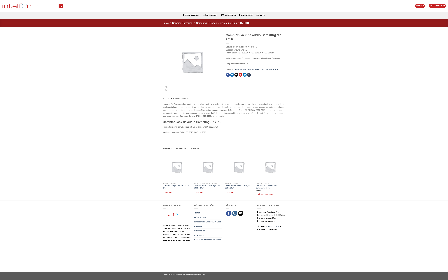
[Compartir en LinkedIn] (245, 75)
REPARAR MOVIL (191, 15)
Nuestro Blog (199, 231)
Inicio (166, 23)
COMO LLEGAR (270, 221)
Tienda (197, 213)
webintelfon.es (199, 275)
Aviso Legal (199, 235)
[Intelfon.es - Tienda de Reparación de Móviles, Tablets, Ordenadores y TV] (17, 6)
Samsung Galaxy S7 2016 (235, 23)
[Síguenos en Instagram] (234, 213)
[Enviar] (61, 6)
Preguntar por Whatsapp (267, 229)
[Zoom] (166, 88)
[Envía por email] (236, 75)
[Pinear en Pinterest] (240, 75)
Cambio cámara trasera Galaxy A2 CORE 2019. (237, 187)
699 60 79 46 (273, 226)
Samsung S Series (206, 23)
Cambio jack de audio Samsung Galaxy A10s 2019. (267, 187)
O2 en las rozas (200, 217)
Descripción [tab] (168, 98)
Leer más (168, 192)
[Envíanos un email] (240, 213)
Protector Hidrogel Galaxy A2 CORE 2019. (176, 187)
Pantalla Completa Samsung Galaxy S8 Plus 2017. (207, 187)
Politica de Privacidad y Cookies (207, 240)
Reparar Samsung (182, 23)
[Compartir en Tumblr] (249, 75)
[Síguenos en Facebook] (228, 213)
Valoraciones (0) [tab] (182, 98)
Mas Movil (260, 15)
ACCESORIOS (230, 15)
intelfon (233, 107)
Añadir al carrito (265, 194)
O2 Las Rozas (246, 15)
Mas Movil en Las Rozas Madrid (207, 222)
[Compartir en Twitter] (232, 75)
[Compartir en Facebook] (228, 75)
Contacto (198, 226)
